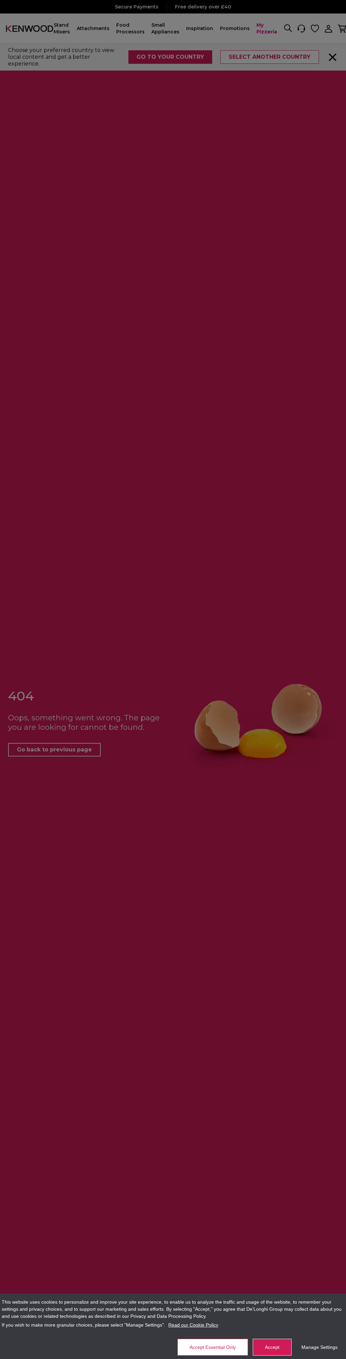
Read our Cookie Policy (193, 1325)
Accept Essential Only (213, 1347)
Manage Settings (319, 1347)
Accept (272, 1347)
